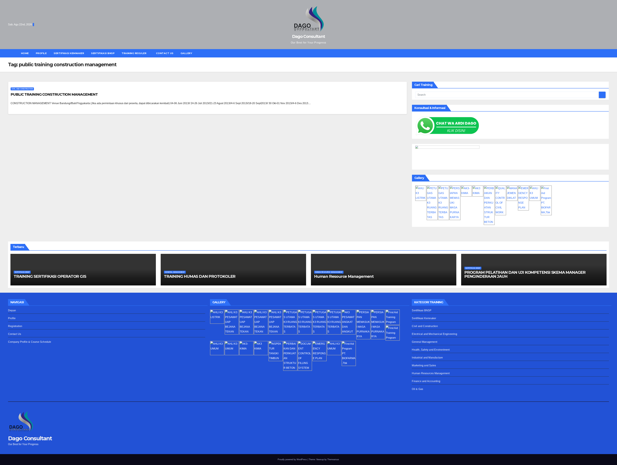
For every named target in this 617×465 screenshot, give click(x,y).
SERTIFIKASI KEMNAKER (69, 53)
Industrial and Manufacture (427, 357)
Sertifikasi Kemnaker (424, 318)
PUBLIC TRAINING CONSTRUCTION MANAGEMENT (54, 94)
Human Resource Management (344, 276)
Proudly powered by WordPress (293, 459)
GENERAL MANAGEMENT (175, 272)
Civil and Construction (22, 89)
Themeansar (333, 459)
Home (25, 53)
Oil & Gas (417, 389)
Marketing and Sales (424, 365)
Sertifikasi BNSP (421, 310)
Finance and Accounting (426, 381)
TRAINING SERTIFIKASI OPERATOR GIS (50, 276)
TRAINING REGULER (134, 53)
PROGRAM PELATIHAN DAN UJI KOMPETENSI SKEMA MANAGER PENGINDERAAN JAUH (525, 274)
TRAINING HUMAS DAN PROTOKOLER (199, 276)
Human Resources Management (431, 373)
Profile (41, 53)
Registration (15, 326)
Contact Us (165, 53)
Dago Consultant (308, 36)
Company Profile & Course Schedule (29, 341)
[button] (608, 53)
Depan (12, 310)
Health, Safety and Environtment (431, 349)
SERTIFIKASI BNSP (103, 53)
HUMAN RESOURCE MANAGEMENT (329, 272)
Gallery (186, 53)
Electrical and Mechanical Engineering (434, 334)
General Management (424, 341)
